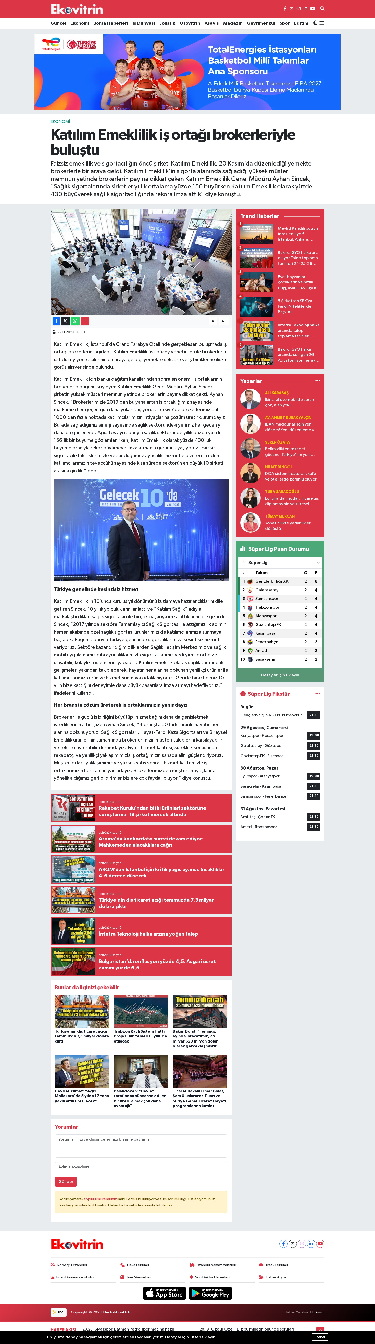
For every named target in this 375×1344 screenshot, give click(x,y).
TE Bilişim (317, 1312)
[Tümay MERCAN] (250, 522)
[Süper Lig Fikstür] (317, 694)
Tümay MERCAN (280, 516)
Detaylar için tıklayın (280, 675)
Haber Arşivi (276, 1277)
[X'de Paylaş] (65, 321)
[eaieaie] (141, 529)
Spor (285, 23)
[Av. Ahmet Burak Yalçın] (250, 423)
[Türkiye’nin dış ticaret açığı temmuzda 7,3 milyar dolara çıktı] (82, 1011)
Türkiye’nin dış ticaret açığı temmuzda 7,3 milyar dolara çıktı (82, 1036)
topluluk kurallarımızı (101, 1199)
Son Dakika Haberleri (212, 1277)
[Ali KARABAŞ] (250, 399)
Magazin (233, 23)
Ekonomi (79, 23)
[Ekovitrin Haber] (77, 9)
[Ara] (322, 9)
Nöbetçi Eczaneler (72, 1265)
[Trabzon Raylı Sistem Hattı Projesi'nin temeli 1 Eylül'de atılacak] (141, 1011)
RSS (60, 1312)
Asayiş (212, 23)
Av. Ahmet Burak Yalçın (288, 418)
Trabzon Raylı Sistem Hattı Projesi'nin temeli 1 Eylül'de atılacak (140, 1036)
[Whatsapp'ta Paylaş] (75, 321)
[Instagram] (302, 1244)
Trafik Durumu (276, 1265)
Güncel (58, 23)
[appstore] (165, 1293)
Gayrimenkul (261, 23)
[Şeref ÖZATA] (250, 448)
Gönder (65, 1182)
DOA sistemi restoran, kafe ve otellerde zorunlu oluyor (291, 476)
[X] (293, 1244)
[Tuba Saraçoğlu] (250, 498)
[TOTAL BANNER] (187, 72)
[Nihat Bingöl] (250, 473)
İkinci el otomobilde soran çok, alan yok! (289, 402)
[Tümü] (317, 381)
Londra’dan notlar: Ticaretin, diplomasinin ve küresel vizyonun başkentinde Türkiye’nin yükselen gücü (292, 501)
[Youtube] (320, 1244)
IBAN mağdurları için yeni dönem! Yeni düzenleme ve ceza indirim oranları (291, 427)
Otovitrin (190, 23)
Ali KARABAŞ (277, 393)
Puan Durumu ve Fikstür (75, 1277)
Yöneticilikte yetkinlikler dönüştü (288, 526)
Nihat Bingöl (279, 467)
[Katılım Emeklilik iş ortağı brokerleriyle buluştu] (141, 262)
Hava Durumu (138, 1265)
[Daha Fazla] (85, 321)
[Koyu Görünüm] (315, 23)
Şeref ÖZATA (277, 442)
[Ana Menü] (321, 23)
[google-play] (210, 1293)
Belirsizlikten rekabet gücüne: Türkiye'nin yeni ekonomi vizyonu (288, 452)
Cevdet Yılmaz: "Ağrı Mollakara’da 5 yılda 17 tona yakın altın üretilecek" (82, 1096)
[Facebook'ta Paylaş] (56, 321)
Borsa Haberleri (110, 23)
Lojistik (167, 23)
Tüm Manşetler (138, 1277)
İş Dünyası (144, 23)
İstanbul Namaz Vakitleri (216, 1265)
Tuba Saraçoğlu (282, 492)
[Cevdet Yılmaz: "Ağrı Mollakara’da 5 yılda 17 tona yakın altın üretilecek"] (82, 1071)
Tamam (320, 1336)
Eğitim (301, 23)
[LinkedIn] (311, 1244)
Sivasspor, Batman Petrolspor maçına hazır (134, 1329)
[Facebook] (283, 1244)
